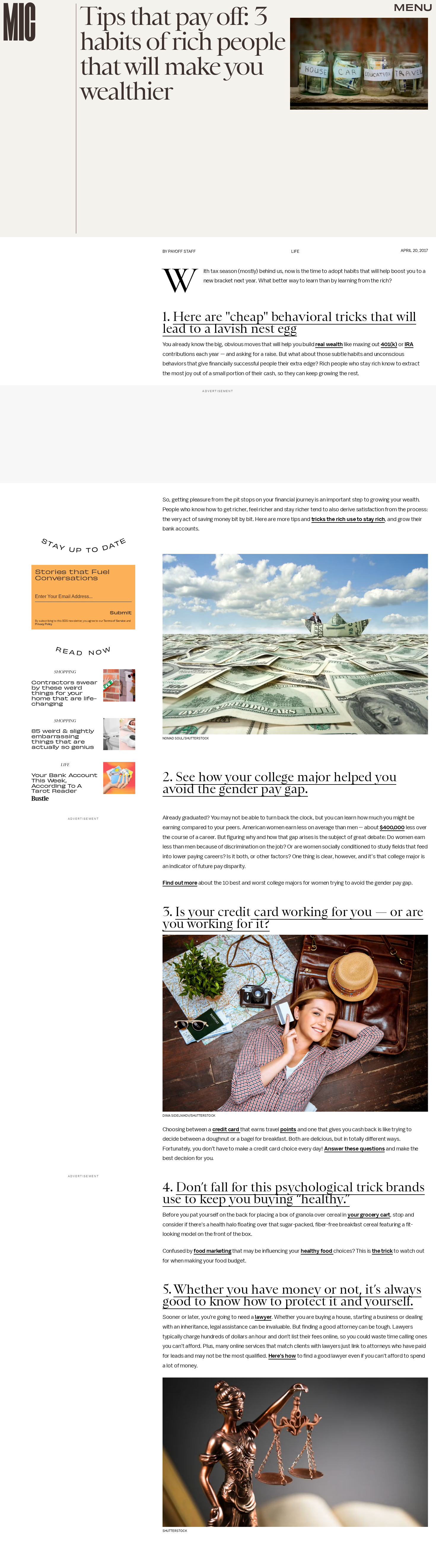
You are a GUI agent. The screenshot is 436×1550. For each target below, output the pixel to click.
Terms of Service (114, 620)
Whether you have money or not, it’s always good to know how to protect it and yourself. (292, 1295)
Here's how (282, 1356)
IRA (409, 344)
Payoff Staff (182, 251)
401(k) (389, 344)
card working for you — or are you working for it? (293, 917)
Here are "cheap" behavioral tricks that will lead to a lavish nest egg (289, 322)
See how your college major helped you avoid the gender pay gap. (280, 782)
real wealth (329, 344)
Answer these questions (354, 1149)
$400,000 (392, 827)
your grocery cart (369, 1215)
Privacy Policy (43, 624)
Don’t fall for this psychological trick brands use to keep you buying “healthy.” (294, 1193)
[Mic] (19, 21)
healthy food (317, 1251)
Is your (196, 911)
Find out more (180, 883)
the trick (382, 1251)
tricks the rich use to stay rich (348, 519)
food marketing (212, 1251)
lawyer (263, 1317)
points (288, 1129)
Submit (121, 612)
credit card (226, 1129)
